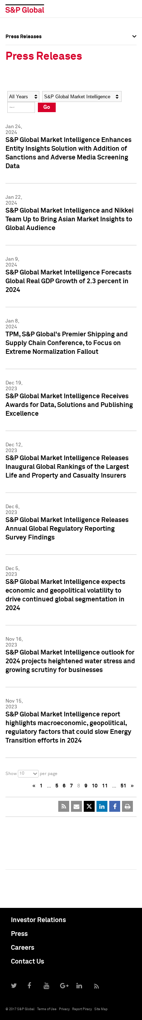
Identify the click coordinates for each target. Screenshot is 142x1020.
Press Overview (23, 47)
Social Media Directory (32, 95)
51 (123, 785)
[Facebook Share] (114, 806)
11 (105, 785)
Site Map (100, 1009)
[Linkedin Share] (101, 806)
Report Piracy (82, 1009)
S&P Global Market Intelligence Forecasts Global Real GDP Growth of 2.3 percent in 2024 (68, 281)
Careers (22, 948)
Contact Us (27, 961)
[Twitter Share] (89, 806)
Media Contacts (24, 79)
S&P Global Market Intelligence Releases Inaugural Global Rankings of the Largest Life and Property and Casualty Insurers (67, 467)
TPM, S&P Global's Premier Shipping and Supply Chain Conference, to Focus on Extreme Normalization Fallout (66, 343)
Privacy (64, 1009)
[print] (127, 806)
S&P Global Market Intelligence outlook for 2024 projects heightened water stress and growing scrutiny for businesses (70, 661)
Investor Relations (38, 920)
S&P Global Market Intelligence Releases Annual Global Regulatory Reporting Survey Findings (67, 529)
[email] (76, 806)
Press (19, 934)
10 (95, 785)
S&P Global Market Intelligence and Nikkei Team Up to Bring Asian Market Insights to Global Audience (69, 219)
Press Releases (23, 63)
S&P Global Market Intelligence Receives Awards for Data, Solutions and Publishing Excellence (69, 405)
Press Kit (16, 111)
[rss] (63, 806)
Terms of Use (46, 1009)
